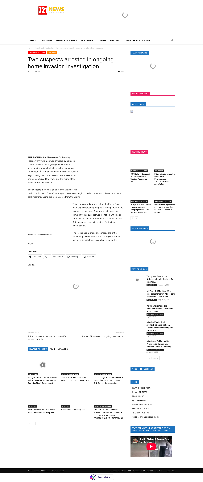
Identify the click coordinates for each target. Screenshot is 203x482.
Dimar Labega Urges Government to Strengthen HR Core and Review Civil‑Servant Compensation (108, 380)
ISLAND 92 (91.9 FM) (141, 388)
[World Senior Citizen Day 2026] (76, 397)
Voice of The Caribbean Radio (145, 417)
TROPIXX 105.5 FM (140, 412)
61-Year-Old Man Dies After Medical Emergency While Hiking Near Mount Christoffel (161, 294)
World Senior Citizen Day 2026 (73, 410)
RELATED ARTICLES (38, 349)
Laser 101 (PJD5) (139, 392)
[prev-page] (29, 423)
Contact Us (171, 471)
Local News (45, 40)
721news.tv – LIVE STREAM (136, 40)
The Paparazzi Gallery (117, 471)
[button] (172, 40)
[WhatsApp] (49, 78)
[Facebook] (30, 78)
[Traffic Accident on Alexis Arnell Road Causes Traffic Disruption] (43, 397)
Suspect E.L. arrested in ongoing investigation (103, 336)
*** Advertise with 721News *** (140, 471)
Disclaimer (160, 471)
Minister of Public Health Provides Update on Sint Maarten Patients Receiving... (160, 344)
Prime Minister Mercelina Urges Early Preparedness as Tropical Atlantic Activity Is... (164, 179)
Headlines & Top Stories (44, 48)
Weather (115, 40)
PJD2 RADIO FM (139, 400)
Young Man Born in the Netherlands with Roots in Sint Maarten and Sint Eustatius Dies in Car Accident (42, 380)
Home (33, 40)
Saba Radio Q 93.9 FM (142, 404)
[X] (37, 78)
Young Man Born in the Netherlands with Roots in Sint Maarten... (160, 279)
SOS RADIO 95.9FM (141, 408)
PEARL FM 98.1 (139, 396)
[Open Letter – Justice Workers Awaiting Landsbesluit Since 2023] (76, 365)
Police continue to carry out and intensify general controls (47, 338)
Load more (152, 358)
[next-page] (34, 423)
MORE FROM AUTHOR (59, 349)
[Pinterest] (43, 78)
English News (33, 374)
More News (87, 40)
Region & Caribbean (66, 40)
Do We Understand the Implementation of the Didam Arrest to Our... (160, 309)
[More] (56, 78)
